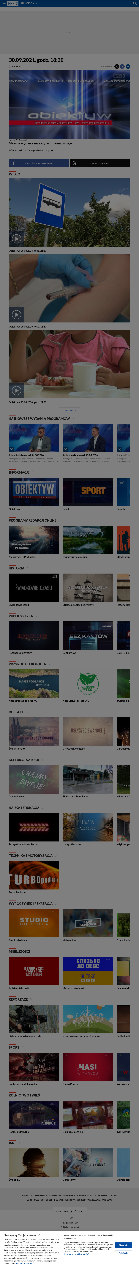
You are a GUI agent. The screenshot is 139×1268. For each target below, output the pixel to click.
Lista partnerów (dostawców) (76, 1254)
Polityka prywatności (25, 1263)
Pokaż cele (123, 1253)
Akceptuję (123, 1245)
